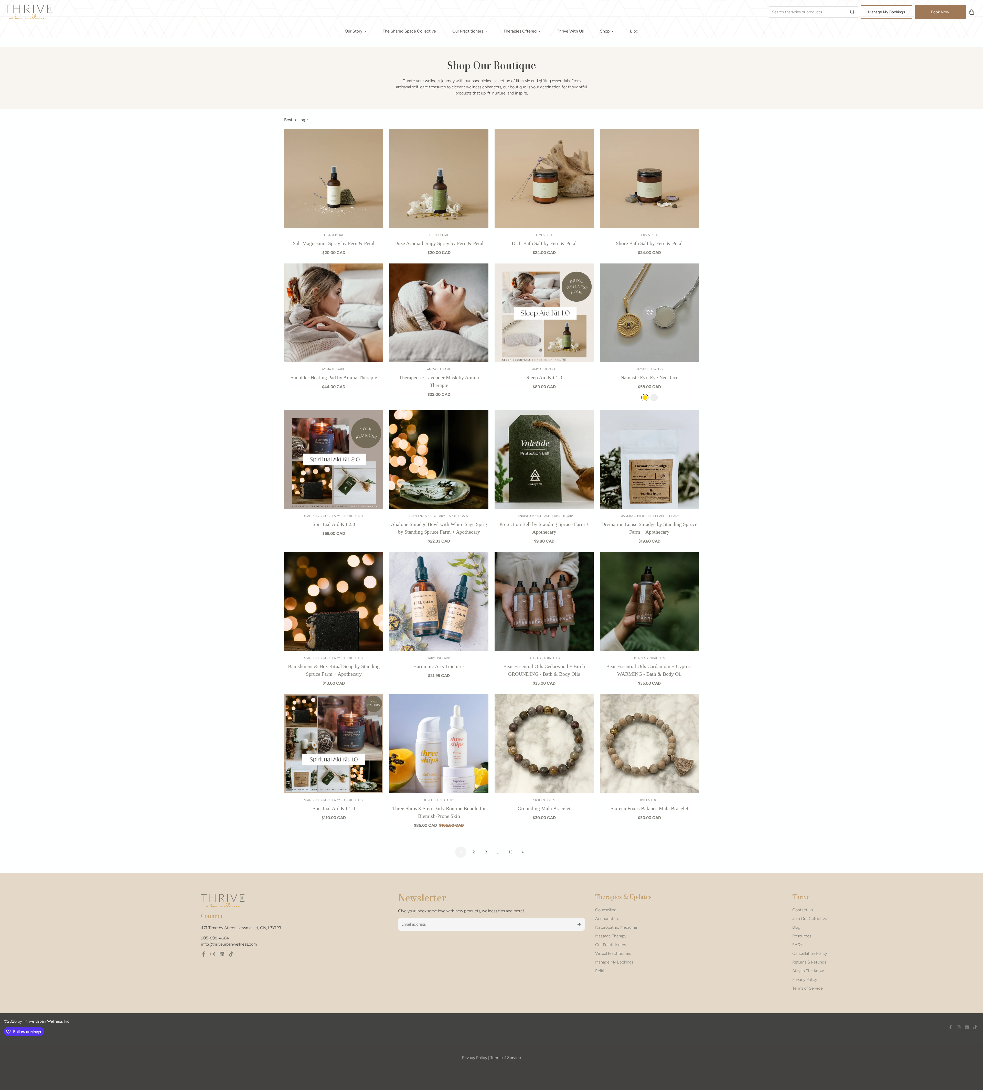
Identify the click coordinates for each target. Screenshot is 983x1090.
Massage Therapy (610, 936)
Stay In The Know (808, 970)
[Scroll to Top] (973, 1062)
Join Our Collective (809, 918)
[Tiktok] (231, 954)
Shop (605, 31)
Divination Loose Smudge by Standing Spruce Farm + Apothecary (649, 528)
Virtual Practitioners (613, 953)
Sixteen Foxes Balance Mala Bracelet (649, 808)
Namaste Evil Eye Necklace (649, 377)
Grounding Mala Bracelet (544, 808)
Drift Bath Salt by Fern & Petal (544, 243)
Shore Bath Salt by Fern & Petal (649, 243)
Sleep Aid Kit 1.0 (544, 377)
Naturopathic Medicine (616, 927)
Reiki (599, 970)
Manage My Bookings (886, 12)
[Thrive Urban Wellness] (28, 12)
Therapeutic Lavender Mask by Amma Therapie (439, 381)
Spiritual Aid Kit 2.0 (334, 524)
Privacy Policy (804, 979)
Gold (645, 397)
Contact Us (802, 909)
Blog (634, 31)
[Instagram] (212, 954)
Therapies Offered (520, 31)
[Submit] (852, 12)
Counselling (605, 909)
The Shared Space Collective (409, 31)
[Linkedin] (222, 954)
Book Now (940, 12)
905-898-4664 (215, 938)
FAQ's (797, 944)
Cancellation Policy (809, 953)
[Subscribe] (579, 924)
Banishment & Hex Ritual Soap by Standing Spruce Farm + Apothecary (334, 670)
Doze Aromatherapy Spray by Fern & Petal (439, 243)
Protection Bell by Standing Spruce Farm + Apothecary (544, 528)
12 (510, 852)
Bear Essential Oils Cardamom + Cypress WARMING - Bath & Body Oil (649, 670)
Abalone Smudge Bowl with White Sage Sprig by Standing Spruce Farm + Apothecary (439, 528)
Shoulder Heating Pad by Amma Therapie (334, 377)
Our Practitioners (467, 31)
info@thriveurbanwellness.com (229, 944)
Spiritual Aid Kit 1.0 (334, 808)
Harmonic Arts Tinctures (439, 666)
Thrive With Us (570, 31)
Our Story (353, 31)
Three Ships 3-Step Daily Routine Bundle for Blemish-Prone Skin (439, 812)
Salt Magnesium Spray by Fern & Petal (334, 243)
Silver (654, 397)
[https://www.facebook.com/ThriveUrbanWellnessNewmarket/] (203, 954)
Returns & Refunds (809, 962)
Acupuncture (607, 918)
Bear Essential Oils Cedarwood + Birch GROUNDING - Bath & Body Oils (544, 670)
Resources (801, 936)
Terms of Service (807, 988)
